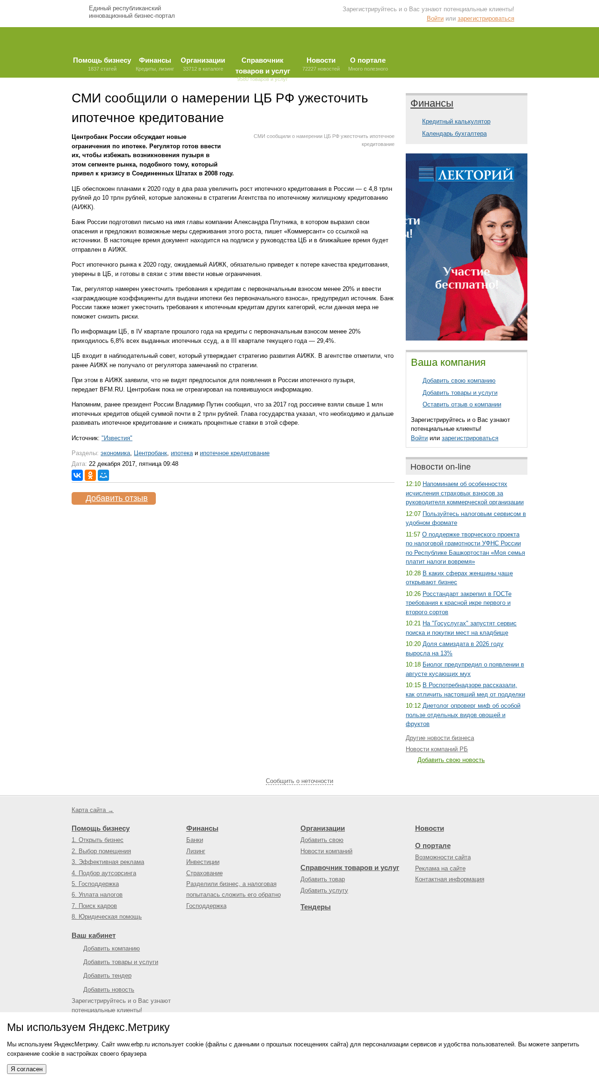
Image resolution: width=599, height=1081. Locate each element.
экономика (115, 453)
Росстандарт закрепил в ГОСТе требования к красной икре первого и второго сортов (458, 603)
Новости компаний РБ (437, 749)
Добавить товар (322, 879)
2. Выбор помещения (101, 851)
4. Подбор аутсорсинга (104, 873)
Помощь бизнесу (101, 828)
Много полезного (368, 64)
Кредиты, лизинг (155, 64)
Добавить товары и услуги (460, 392)
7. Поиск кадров (94, 905)
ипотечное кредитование (235, 453)
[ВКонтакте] (77, 475)
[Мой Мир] (103, 475)
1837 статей (102, 64)
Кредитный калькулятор (456, 121)
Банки (194, 839)
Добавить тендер (107, 975)
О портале (433, 845)
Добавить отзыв (117, 498)
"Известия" (117, 438)
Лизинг (195, 851)
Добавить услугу (324, 890)
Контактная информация (449, 879)
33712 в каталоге (203, 64)
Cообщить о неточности (299, 780)
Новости (429, 828)
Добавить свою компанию (459, 380)
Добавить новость (108, 989)
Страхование (204, 873)
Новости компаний (326, 851)
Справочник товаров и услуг (349, 867)
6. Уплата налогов (97, 894)
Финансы (431, 103)
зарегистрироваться (486, 18)
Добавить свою (321, 839)
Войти (435, 18)
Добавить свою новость (451, 759)
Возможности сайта (443, 857)
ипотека (182, 453)
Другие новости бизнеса (440, 737)
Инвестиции (202, 861)
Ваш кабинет (94, 935)
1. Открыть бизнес (98, 839)
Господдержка (206, 905)
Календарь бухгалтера (454, 133)
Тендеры (315, 907)
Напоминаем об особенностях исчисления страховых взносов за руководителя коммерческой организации (465, 493)
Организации (322, 828)
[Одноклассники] (90, 475)
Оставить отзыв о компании (462, 404)
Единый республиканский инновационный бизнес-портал (132, 12)
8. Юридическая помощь (107, 916)
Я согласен (27, 1069)
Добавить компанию (111, 948)
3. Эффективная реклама (108, 861)
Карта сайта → (93, 809)
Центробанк (150, 453)
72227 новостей (321, 64)
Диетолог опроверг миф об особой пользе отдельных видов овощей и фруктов (463, 714)
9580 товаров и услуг (262, 67)
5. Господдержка (95, 883)
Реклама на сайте (440, 868)
